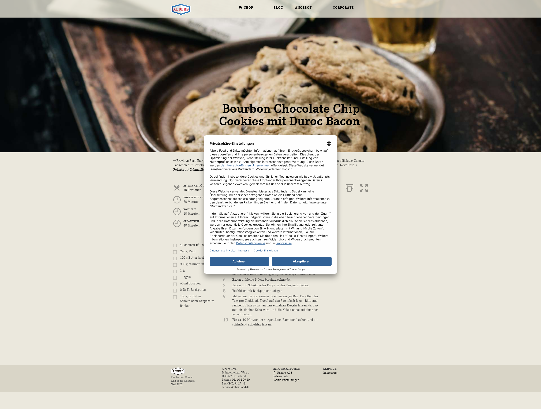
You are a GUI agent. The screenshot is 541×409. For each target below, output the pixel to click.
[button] (364, 187)
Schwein (308, 32)
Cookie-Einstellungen (286, 380)
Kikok (301, 26)
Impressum (330, 372)
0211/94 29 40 (241, 379)
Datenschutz (280, 376)
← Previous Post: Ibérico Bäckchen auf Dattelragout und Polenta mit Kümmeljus (195, 165)
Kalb (300, 9)
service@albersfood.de (235, 387)
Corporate (343, 8)
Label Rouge (307, 21)
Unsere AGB (284, 372)
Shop (248, 8)
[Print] (349, 187)
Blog (278, 8)
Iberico (302, 38)
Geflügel (309, 15)
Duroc (301, 43)
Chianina (304, 4)
